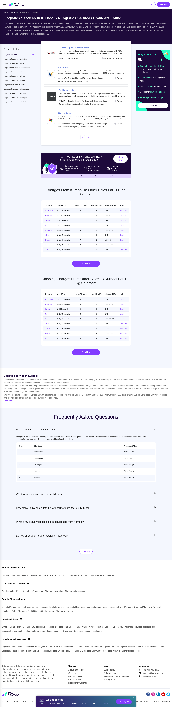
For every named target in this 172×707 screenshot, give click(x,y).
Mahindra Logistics (42, 575)
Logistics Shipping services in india (65, 651)
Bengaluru (48, 215)
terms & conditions (123, 176)
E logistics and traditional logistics (97, 651)
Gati (14, 575)
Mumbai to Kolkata (151, 607)
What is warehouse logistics (98, 647)
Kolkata (47, 240)
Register (163, 4)
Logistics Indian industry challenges (18, 631)
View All (86, 551)
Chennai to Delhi (25, 611)
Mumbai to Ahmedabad (97, 607)
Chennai (48, 220)
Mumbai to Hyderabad (75, 607)
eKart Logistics (59, 575)
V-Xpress (21, 575)
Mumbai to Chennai (133, 607)
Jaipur (47, 235)
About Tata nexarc (76, 670)
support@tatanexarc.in (153, 673)
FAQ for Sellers (75, 680)
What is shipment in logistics (126, 651)
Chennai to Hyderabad (44, 611)
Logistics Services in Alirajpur (15, 97)
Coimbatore (38, 591)
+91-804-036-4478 (151, 670)
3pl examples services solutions (88, 631)
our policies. (104, 703)
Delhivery (6, 575)
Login (149, 4)
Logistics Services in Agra (14, 63)
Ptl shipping (67, 631)
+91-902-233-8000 (151, 676)
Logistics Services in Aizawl (14, 76)
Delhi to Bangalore (26, 607)
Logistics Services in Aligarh (15, 93)
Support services (111, 670)
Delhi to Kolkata (57, 607)
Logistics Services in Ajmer (14, 80)
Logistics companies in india (68, 627)
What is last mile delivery (13, 627)
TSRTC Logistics (75, 575)
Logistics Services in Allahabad (16, 102)
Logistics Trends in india (13, 647)
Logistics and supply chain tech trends (19, 651)
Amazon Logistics (105, 575)
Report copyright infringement (117, 676)
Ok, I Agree (124, 702)
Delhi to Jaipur (42, 607)
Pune (19, 591)
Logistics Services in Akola (14, 85)
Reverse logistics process (146, 627)
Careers (72, 673)
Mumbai (47, 245)
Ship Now (120, 158)
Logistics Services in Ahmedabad (17, 68)
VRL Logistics (89, 575)
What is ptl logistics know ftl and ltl (69, 647)
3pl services (42, 651)
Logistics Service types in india (39, 647)
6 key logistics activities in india (150, 647)
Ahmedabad (49, 210)
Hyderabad (48, 230)
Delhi (46, 225)
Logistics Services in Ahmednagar (17, 72)
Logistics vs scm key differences (119, 627)
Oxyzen (29, 575)
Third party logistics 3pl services (39, 627)
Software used (110, 673)
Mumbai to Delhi (9, 611)
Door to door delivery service (48, 631)
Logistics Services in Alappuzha (16, 89)
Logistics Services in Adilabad (15, 59)
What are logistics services (123, 647)
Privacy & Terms (111, 680)
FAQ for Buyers (75, 676)
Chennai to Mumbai (65, 611)
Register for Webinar (77, 683)
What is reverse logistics (93, 627)
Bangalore (27, 591)
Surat (46, 250)
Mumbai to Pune (116, 607)
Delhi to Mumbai (9, 607)
